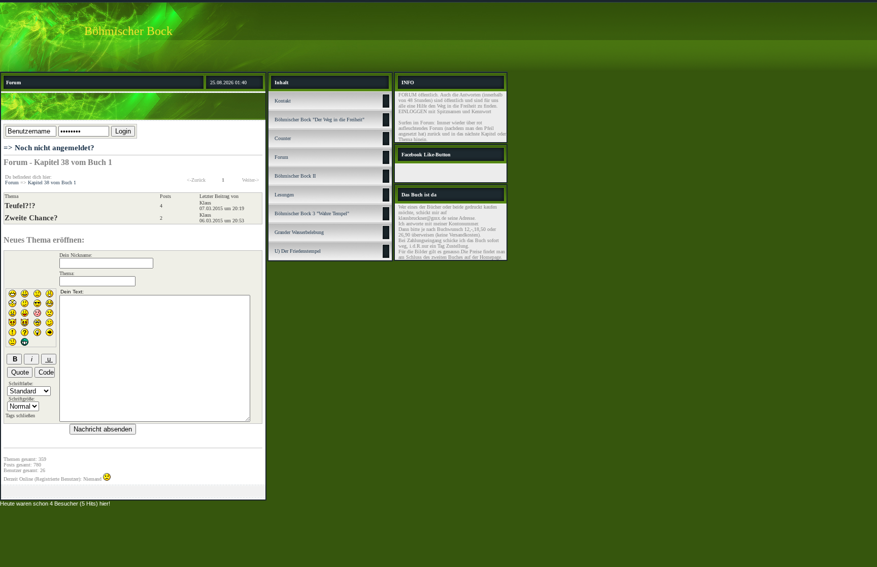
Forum (12, 182)
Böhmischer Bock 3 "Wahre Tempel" (312, 213)
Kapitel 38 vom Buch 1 (52, 182)
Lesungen (284, 194)
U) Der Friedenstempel (298, 251)
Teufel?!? (20, 206)
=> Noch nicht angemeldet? (49, 148)
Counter (283, 138)
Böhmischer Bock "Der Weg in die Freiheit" (319, 119)
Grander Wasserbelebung (299, 232)
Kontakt (283, 101)
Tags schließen (20, 415)
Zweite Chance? (31, 218)
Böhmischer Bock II (295, 176)
